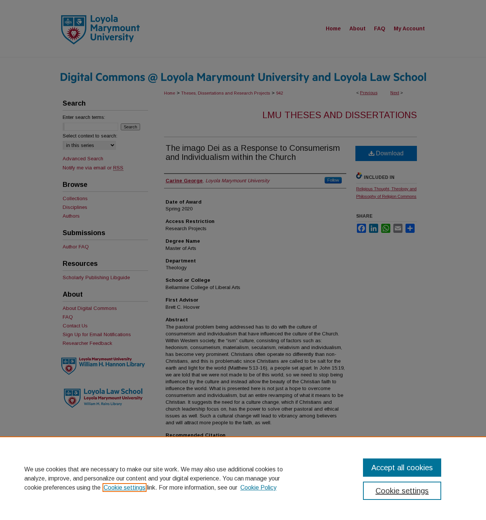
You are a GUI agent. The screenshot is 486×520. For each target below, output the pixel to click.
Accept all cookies (402, 467)
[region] (243, 478)
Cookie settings (124, 487)
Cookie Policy (258, 487)
